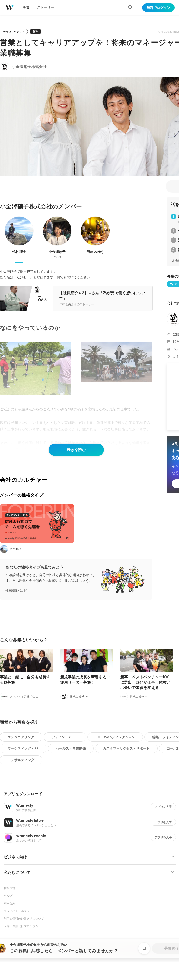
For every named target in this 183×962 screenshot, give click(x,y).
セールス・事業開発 (71, 748)
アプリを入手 (163, 807)
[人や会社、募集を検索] (130, 7)
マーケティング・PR (23, 748)
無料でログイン (158, 7)
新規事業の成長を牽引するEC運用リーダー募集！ (86, 679)
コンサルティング (21, 759)
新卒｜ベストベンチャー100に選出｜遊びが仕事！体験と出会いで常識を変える (145, 682)
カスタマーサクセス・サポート (126, 748)
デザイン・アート (64, 737)
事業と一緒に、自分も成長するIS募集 (25, 679)
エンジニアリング (21, 737)
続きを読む (76, 449)
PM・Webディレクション (115, 737)
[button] (91, 794)
